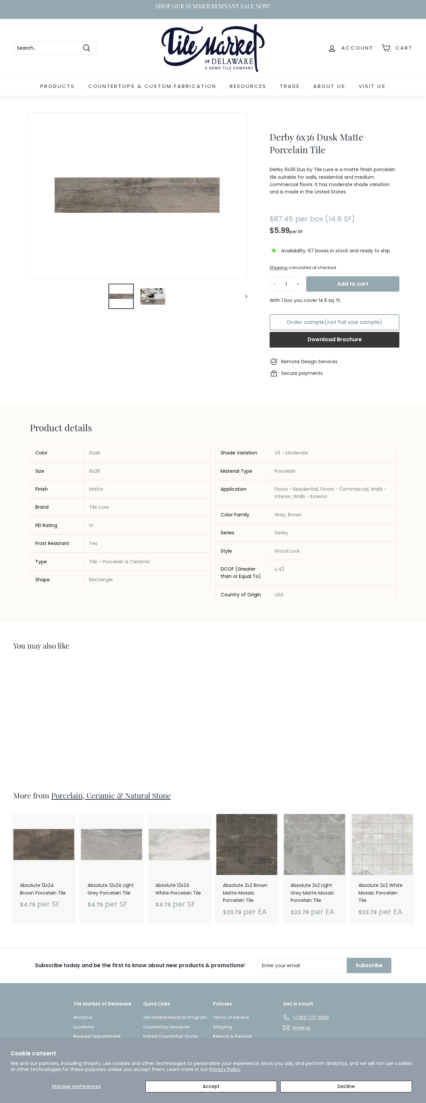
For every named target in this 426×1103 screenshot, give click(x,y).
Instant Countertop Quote (170, 1036)
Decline (346, 1086)
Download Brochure (335, 339)
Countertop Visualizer (166, 1027)
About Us (329, 86)
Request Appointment (96, 1036)
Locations (83, 1027)
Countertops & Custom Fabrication (152, 86)
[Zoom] (137, 195)
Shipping (279, 267)
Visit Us (372, 86)
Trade (290, 86)
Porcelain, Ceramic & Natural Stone (111, 795)
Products (57, 86)
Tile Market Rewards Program (175, 1017)
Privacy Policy (225, 1069)
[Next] (243, 296)
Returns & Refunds (232, 1036)
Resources (248, 86)
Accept (211, 1086)
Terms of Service (231, 1017)
